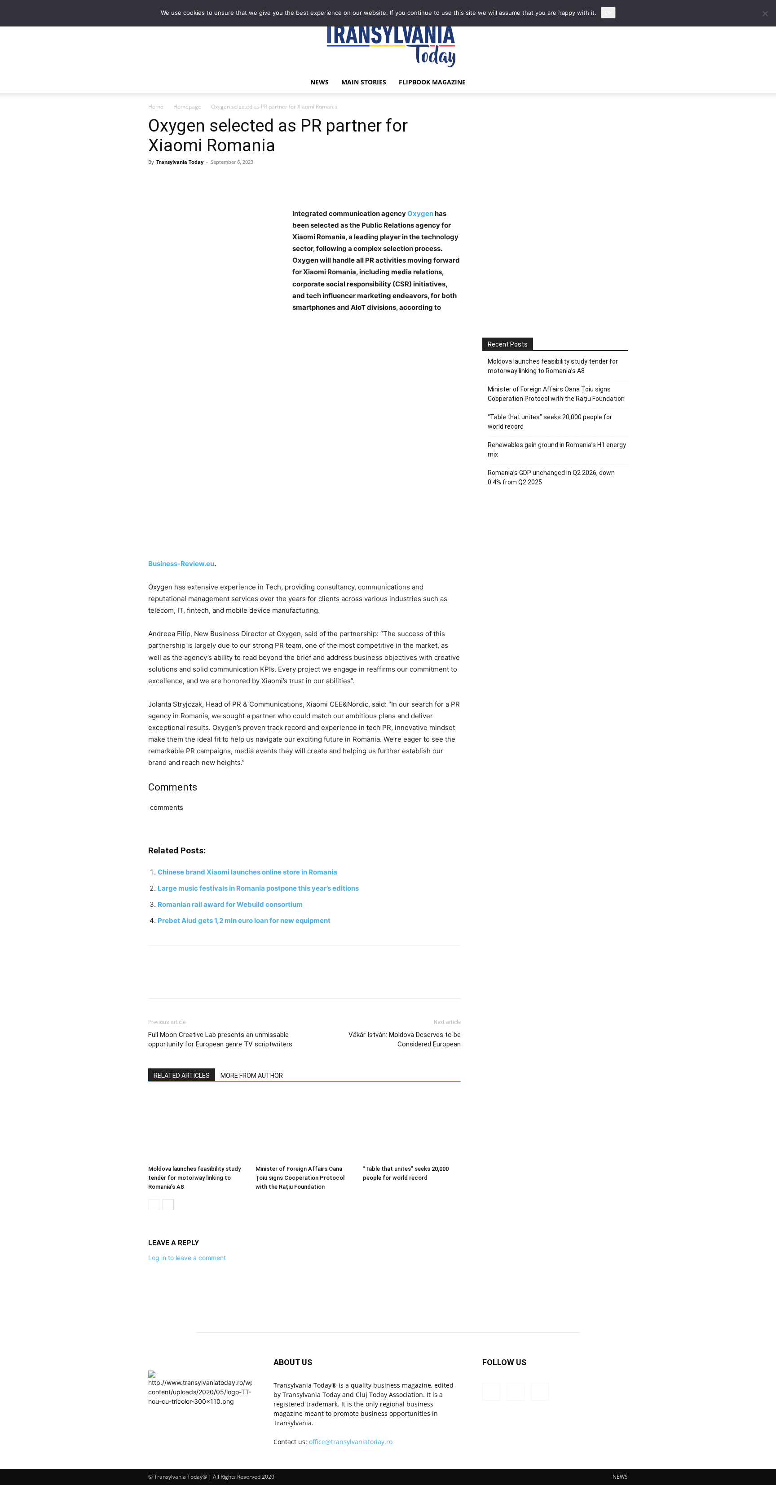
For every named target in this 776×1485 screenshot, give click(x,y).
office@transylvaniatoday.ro (350, 1441)
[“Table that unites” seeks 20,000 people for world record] (412, 1127)
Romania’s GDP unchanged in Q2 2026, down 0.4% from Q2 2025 (551, 477)
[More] (240, 182)
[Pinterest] (198, 182)
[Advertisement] (555, 245)
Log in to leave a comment (187, 1257)
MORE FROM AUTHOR (251, 1075)
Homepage (187, 106)
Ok (608, 12)
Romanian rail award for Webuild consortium (230, 904)
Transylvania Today (179, 161)
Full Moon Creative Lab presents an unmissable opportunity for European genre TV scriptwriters (220, 1039)
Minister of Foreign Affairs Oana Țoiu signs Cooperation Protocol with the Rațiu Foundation (300, 1177)
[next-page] (168, 1204)
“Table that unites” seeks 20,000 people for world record (550, 421)
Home (155, 106)
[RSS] (516, 1392)
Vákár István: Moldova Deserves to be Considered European (404, 1039)
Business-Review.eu (181, 563)
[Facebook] (157, 182)
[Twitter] (178, 182)
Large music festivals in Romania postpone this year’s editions (258, 888)
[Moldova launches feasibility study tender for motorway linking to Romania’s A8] (197, 1127)
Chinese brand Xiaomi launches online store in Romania (247, 872)
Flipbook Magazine (432, 82)
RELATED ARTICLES (182, 1075)
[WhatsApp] (219, 182)
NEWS (319, 82)
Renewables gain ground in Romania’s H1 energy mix (557, 449)
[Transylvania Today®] (388, 42)
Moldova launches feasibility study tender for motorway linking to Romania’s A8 (194, 1177)
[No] (764, 13)
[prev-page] (153, 1204)
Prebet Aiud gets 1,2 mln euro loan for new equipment (244, 920)
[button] (617, 83)
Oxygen (420, 213)
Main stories (363, 82)
